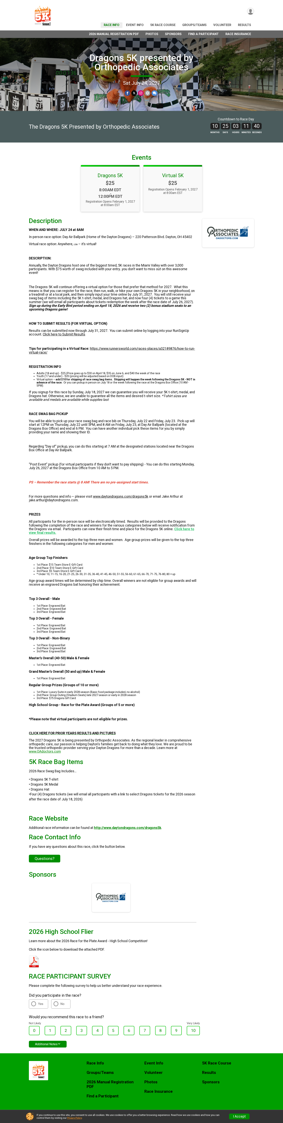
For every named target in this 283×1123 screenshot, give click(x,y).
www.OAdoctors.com (45, 751)
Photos (152, 34)
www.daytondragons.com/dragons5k (120, 496)
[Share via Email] (147, 93)
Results (244, 25)
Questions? (44, 858)
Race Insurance (238, 34)
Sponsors (173, 34)
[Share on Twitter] (134, 93)
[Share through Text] (154, 93)
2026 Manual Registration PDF (114, 34)
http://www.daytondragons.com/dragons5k (127, 828)
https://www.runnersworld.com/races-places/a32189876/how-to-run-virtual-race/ (112, 350)
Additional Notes (46, 1044)
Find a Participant (203, 34)
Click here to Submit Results (64, 334)
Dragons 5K (110, 175)
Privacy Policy (74, 1117)
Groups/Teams (194, 25)
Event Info (135, 25)
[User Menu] (250, 11)
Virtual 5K (173, 175)
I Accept (239, 1116)
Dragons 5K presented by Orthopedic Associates (141, 62)
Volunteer (222, 25)
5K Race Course (163, 25)
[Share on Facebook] (127, 93)
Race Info (111, 25)
